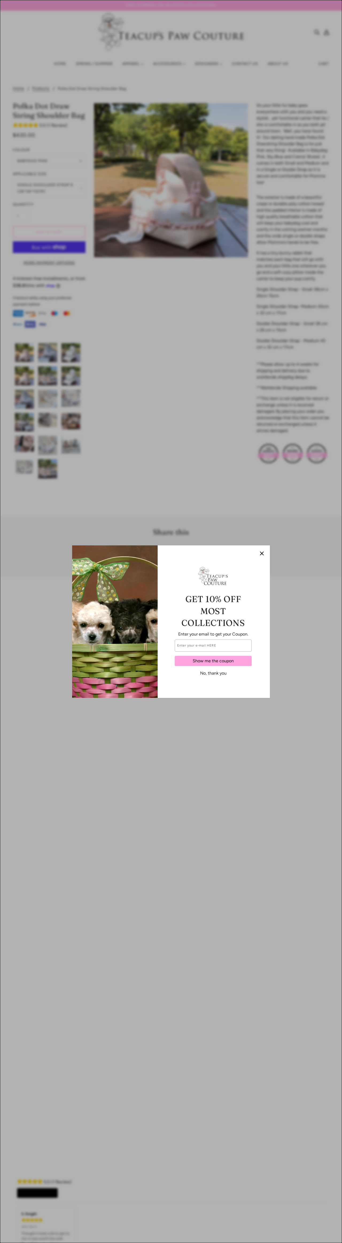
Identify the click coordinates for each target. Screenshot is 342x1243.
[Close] (262, 553)
